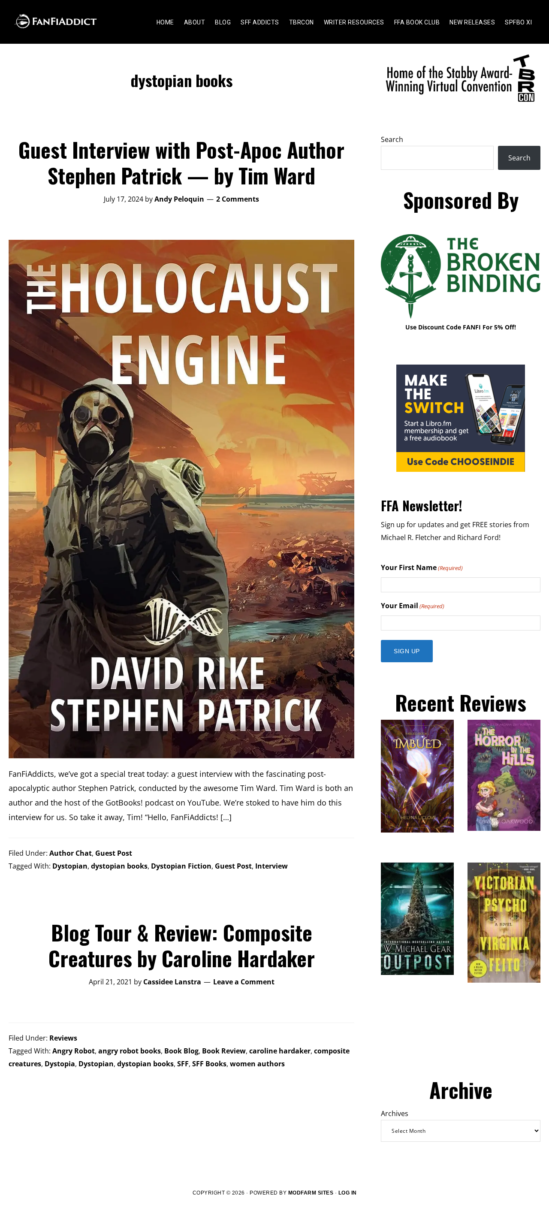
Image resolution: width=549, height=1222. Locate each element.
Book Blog (181, 1051)
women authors (257, 1063)
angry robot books (129, 1051)
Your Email (412, 605)
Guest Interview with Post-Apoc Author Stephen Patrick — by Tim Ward (181, 162)
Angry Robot (73, 1051)
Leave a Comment (243, 982)
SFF (183, 1063)
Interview (271, 866)
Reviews (63, 1038)
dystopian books (119, 866)
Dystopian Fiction (181, 866)
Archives (394, 1113)
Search (392, 139)
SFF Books (209, 1063)
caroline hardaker (280, 1051)
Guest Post (113, 853)
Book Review (224, 1051)
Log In (347, 1193)
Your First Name (422, 567)
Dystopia (60, 1063)
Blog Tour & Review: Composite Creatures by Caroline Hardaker (181, 945)
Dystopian (69, 866)
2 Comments (237, 199)
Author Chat (70, 853)
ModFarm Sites (311, 1193)
